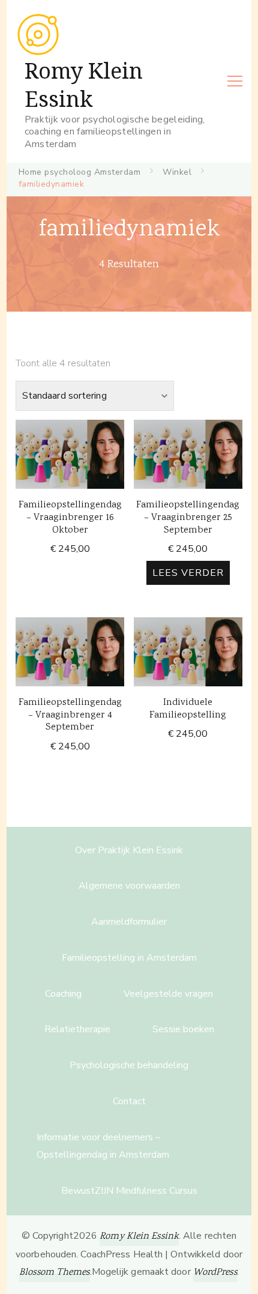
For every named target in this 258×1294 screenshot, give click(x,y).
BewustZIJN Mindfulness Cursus (129, 1190)
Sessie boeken (183, 1029)
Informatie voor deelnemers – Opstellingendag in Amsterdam (103, 1146)
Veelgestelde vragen (168, 993)
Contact (129, 1101)
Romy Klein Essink (84, 85)
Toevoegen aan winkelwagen (70, 451)
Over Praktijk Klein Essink (129, 850)
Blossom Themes (54, 1273)
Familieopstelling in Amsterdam (129, 957)
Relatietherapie (77, 1029)
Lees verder (188, 572)
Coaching (63, 993)
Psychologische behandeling (129, 1065)
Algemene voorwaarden (129, 885)
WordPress (215, 1273)
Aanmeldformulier (129, 921)
